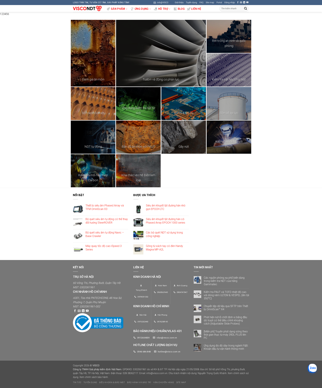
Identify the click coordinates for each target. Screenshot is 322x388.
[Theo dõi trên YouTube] (247, 2)
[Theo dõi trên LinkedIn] (244, 2)
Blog (181, 8)
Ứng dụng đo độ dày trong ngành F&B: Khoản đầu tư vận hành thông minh (226, 347)
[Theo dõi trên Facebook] (238, 2)
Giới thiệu (179, 2)
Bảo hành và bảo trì (139, 382)
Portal (219, 2)
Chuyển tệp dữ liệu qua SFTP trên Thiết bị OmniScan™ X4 (226, 308)
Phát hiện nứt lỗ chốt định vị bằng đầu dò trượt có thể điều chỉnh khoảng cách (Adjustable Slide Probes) (225, 320)
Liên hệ (196, 8)
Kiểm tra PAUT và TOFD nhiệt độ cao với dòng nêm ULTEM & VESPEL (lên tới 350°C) (226, 295)
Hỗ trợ (163, 8)
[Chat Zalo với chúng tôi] (312, 368)
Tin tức (77, 382)
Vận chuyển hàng (163, 382)
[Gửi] (245, 8)
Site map (210, 2)
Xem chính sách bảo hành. (93, 377)
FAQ (201, 2)
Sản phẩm (118, 8)
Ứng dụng (142, 8)
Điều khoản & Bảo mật (112, 382)
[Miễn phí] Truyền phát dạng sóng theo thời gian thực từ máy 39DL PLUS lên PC (226, 334)
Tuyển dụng (191, 2)
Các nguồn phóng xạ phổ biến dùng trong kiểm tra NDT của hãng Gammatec (224, 281)
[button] (161, 2)
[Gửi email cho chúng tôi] (241, 2)
